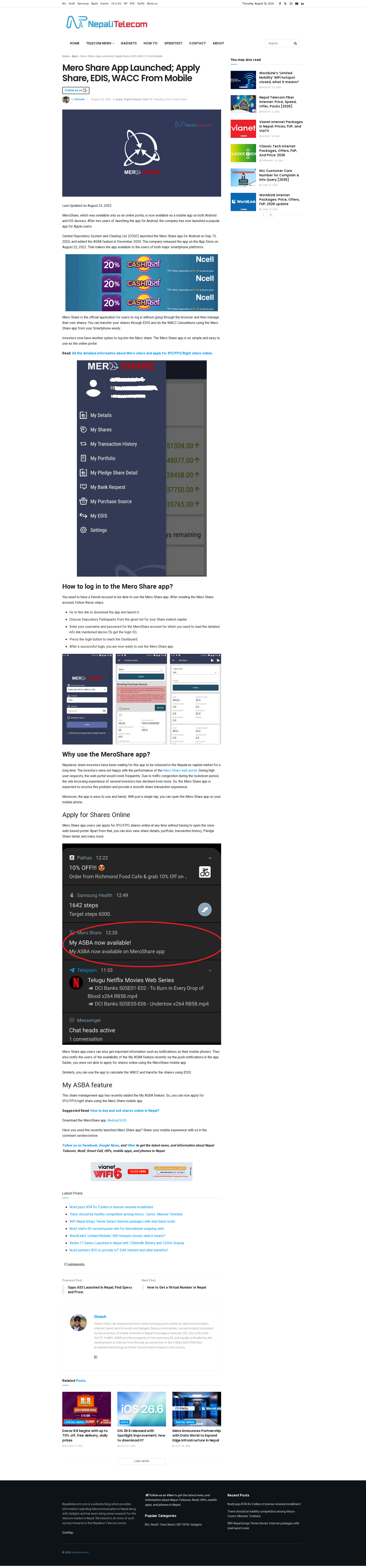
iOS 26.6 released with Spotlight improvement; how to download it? (141, 1435)
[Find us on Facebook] (280, 3)
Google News (109, 1145)
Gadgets (129, 43)
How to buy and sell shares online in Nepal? (124, 1110)
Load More (141, 1461)
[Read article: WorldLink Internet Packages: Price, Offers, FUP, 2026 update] (243, 202)
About (218, 43)
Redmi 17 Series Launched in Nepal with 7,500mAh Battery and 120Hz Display (126, 1243)
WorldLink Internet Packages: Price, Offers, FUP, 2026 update (279, 199)
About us (152, 3)
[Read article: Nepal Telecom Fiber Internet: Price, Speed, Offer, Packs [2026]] (243, 104)
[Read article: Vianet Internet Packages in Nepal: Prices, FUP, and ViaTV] (243, 129)
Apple (94, 3)
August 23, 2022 (101, 99)
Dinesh (80, 99)
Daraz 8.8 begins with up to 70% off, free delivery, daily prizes (85, 1435)
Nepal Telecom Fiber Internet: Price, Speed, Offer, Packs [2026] (278, 101)
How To (151, 43)
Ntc (64, 3)
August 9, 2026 (73, 1446)
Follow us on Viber (161, 1495)
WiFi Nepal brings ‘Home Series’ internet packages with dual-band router (122, 1221)
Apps (75, 56)
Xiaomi (104, 3)
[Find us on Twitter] (285, 3)
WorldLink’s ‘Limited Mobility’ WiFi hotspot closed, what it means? (117, 1235)
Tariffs (140, 3)
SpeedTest (173, 43)
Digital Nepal (132, 99)
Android (114, 1120)
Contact (197, 43)
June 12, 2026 (269, 209)
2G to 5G (116, 3)
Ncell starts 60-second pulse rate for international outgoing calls (116, 1228)
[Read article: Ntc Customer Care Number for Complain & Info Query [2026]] (243, 178)
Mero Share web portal (180, 770)
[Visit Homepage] (105, 22)
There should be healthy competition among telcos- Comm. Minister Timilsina (125, 1214)
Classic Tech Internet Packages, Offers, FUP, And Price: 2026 (278, 150)
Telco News (167, 1524)
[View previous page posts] (263, 215)
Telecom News (98, 43)
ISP (125, 3)
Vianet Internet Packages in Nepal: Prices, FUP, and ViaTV (281, 126)
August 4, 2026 (270, 136)
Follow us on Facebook (79, 1145)
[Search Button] (295, 43)
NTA (132, 3)
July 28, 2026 (182, 1446)
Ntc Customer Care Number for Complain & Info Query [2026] (279, 175)
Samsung (83, 3)
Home (74, 43)
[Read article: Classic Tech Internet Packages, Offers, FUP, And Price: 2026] (243, 153)
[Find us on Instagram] (291, 3)
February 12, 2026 (272, 160)
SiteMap (67, 1532)
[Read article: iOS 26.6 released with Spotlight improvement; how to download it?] (141, 1409)
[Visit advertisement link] (141, 263)
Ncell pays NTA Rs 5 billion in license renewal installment (111, 1207)
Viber (131, 1145)
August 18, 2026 (271, 87)
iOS (124, 1120)
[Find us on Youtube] (296, 3)
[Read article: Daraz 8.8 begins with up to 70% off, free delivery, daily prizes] (86, 1409)
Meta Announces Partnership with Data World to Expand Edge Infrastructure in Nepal (196, 1435)
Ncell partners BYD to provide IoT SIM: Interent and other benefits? (118, 1250)
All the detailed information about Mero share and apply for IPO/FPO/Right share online (142, 353)
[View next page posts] (271, 215)
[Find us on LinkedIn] (302, 3)
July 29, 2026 (127, 1446)
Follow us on (74, 90)
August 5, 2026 (270, 112)
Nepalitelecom (80, 1552)
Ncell (72, 3)
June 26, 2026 (269, 185)
